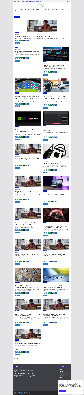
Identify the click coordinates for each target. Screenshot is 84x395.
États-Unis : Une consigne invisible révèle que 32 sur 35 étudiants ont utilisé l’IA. (55, 286)
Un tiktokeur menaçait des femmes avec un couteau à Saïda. (27, 51)
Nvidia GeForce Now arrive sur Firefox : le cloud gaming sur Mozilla (26, 130)
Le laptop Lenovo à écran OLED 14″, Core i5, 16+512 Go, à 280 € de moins (27, 223)
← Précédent (16, 358)
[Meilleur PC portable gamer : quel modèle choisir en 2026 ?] (56, 183)
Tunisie (53, 9)
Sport (25, 9)
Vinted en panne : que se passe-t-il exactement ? (53, 129)
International (43, 9)
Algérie (49, 9)
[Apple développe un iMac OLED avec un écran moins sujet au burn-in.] (56, 304)
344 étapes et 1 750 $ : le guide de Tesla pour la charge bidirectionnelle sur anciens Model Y (55, 98)
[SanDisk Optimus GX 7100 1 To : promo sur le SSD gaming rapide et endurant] (56, 215)
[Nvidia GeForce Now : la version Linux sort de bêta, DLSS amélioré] (28, 244)
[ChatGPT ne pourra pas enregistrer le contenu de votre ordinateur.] (28, 181)
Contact (15, 373)
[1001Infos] (15, 11)
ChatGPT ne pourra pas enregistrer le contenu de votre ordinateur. (25, 192)
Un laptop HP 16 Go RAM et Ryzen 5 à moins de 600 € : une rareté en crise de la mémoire (27, 159)
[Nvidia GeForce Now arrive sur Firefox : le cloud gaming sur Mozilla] (28, 118)
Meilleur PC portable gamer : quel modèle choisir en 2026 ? (54, 195)
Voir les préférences (78, 390)
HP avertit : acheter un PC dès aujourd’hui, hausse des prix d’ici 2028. (55, 65)
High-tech (58, 9)
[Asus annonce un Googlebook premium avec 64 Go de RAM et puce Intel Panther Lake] (56, 244)
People (33, 9)
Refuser (70, 390)
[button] (82, 381)
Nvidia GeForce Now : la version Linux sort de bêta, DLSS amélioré (27, 255)
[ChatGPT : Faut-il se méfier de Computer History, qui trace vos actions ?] (56, 151)
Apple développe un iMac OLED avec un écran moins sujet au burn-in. (54, 314)
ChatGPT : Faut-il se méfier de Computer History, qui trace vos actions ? (54, 162)
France (21, 9)
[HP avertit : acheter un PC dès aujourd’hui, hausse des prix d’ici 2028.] (56, 54)
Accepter (62, 390)
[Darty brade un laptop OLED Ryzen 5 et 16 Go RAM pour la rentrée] (42, 26)
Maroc (29, 9)
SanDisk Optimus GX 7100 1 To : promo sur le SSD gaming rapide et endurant (55, 226)
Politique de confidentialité (73, 393)
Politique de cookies (66, 393)
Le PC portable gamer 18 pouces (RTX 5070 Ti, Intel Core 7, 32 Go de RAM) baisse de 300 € (27, 344)
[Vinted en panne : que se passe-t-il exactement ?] (56, 118)
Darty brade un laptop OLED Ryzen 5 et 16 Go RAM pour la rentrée (33, 36)
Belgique (37, 9)
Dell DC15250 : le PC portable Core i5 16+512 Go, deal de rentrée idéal (27, 314)
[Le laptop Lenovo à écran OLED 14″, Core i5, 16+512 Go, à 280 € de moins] (28, 213)
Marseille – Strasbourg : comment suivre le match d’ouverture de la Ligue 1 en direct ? (27, 97)
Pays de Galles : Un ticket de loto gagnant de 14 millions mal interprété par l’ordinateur (27, 286)
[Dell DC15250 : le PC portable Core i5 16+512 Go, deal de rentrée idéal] (28, 304)
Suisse (63, 9)
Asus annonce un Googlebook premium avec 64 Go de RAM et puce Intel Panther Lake (55, 255)
